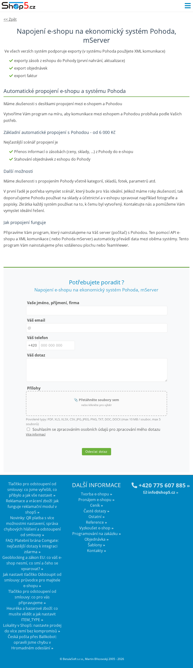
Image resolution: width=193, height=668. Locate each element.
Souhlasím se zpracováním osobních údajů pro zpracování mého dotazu (96, 429)
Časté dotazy (95, 511)
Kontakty (95, 550)
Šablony (95, 545)
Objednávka (94, 539)
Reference (95, 522)
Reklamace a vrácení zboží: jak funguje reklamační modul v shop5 (32, 506)
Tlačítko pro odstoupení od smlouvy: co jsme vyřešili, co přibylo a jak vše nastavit (32, 489)
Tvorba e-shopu (95, 494)
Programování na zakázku (95, 533)
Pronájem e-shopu (94, 499)
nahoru (186, 656)
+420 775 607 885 (161, 485)
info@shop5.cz (161, 492)
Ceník (95, 505)
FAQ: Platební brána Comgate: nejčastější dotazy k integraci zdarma (32, 546)
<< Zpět (10, 19)
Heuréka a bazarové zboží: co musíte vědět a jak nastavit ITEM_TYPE (32, 614)
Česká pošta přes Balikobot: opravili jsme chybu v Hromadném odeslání (32, 642)
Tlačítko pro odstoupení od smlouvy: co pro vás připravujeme (32, 597)
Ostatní (94, 516)
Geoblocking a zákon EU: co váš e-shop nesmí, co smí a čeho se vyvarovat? (32, 563)
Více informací (35, 434)
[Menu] (187, 6)
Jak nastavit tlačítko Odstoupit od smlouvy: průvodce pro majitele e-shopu (32, 580)
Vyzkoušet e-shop (94, 528)
